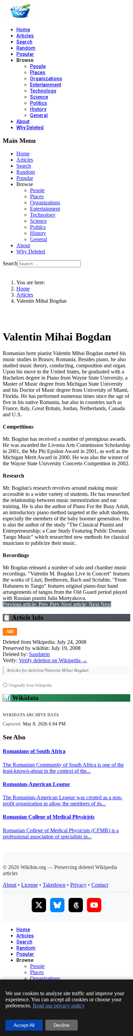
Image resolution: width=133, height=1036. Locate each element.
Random (25, 48)
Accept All (24, 1025)
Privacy (78, 885)
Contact (99, 885)
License (29, 885)
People (38, 66)
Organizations (46, 78)
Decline (62, 1025)
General (39, 115)
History (38, 109)
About (22, 121)
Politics (38, 103)
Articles (25, 35)
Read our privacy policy (59, 1005)
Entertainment (45, 84)
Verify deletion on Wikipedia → (53, 660)
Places (37, 72)
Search (24, 42)
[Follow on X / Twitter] (39, 905)
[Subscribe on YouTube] (94, 905)
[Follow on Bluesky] (57, 905)
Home (23, 29)
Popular (25, 54)
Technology (43, 91)
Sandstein (39, 654)
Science (39, 97)
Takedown (54, 885)
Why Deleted (30, 127)
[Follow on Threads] (76, 905)
